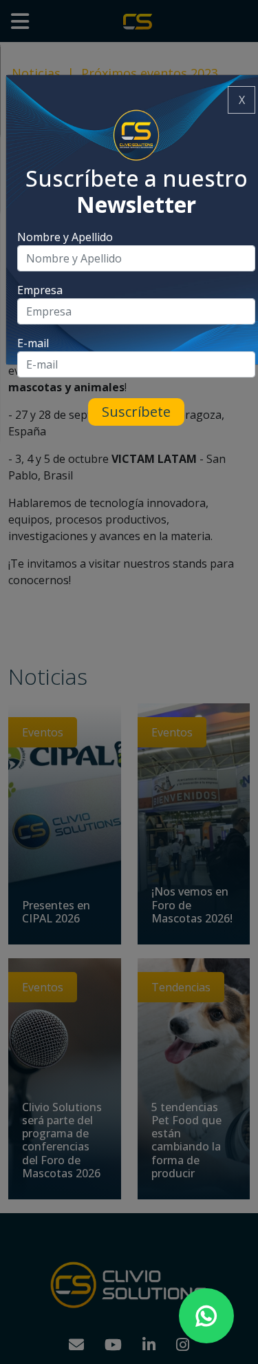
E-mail (33, 343)
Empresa (40, 290)
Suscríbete (136, 411)
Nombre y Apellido (65, 237)
